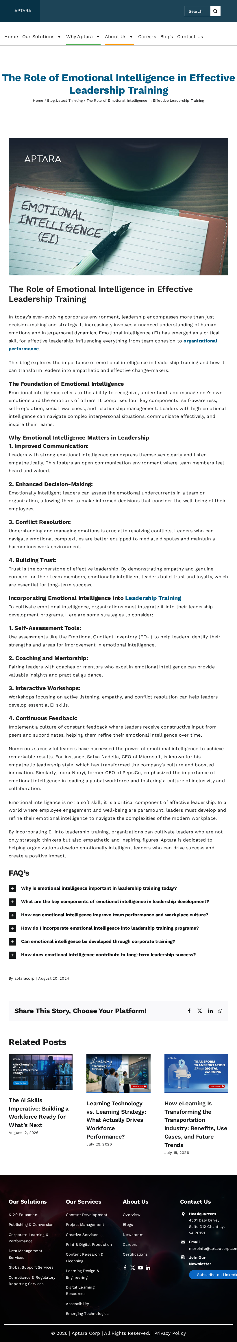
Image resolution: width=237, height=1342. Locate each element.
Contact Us (190, 36)
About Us (115, 36)
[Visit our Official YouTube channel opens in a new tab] (140, 1268)
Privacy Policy (170, 1333)
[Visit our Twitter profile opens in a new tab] (132, 1268)
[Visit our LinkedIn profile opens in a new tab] (148, 1268)
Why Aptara (79, 36)
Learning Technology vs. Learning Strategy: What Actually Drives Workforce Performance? (116, 1120)
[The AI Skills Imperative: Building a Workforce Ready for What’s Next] (41, 1056)
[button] (118, 888)
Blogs (166, 36)
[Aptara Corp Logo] (22, 11)
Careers (147, 36)
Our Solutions (38, 36)
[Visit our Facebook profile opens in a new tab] (125, 1268)
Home (11, 36)
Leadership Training (153, 597)
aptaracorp (24, 978)
